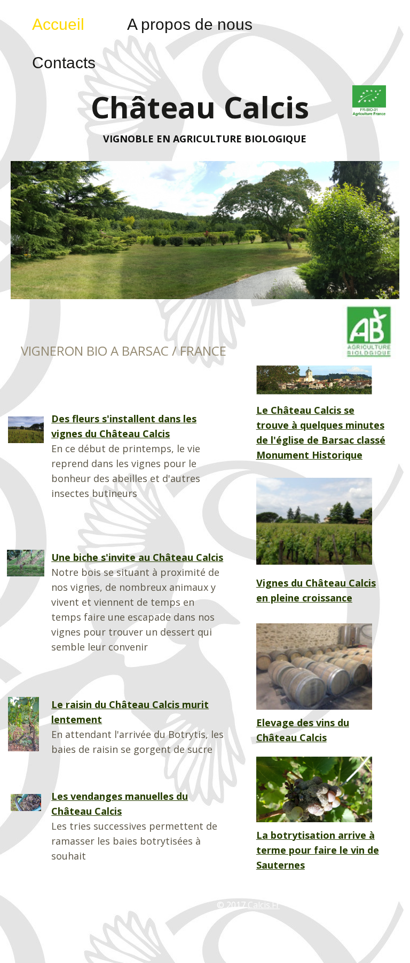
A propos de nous (190, 24)
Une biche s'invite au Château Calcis (137, 557)
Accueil (58, 24)
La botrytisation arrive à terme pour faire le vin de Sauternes (317, 850)
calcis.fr (264, 905)
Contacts (64, 62)
